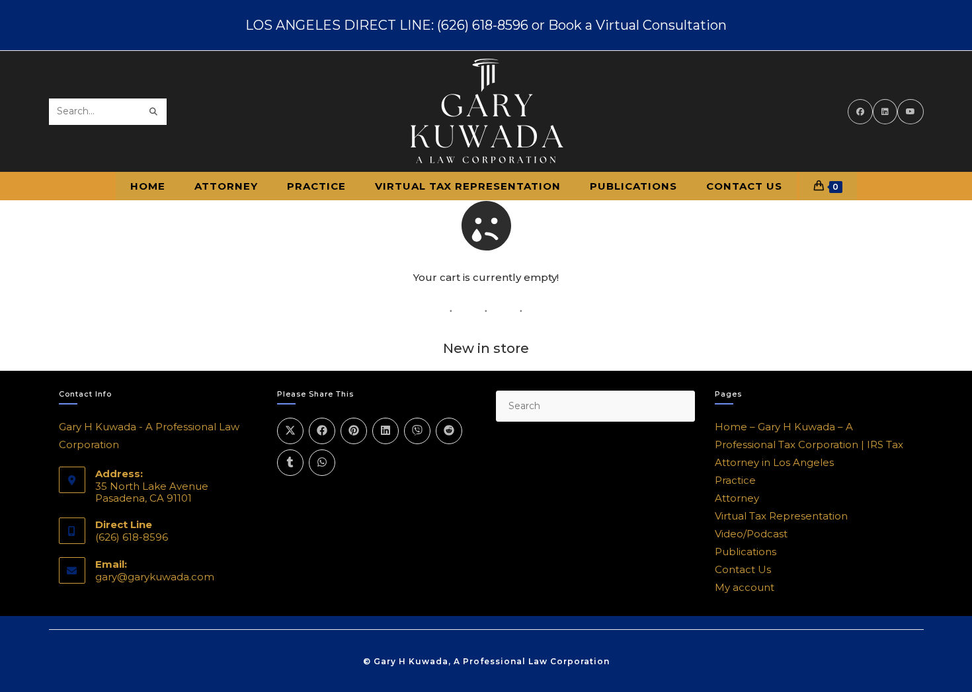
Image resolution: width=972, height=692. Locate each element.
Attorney (737, 498)
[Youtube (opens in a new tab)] (910, 111)
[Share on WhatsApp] (322, 462)
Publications (745, 551)
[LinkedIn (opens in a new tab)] (885, 111)
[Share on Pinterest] (354, 431)
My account (744, 587)
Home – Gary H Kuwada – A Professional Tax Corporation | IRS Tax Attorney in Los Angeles (809, 444)
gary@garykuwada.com (154, 576)
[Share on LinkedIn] (385, 431)
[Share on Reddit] (449, 431)
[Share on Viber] (417, 431)
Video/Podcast (751, 533)
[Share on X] (290, 431)
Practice (735, 480)
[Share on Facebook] (322, 431)
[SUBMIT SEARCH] (154, 111)
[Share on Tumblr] (290, 462)
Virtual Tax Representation (781, 516)
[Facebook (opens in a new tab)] (860, 111)
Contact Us (743, 569)
